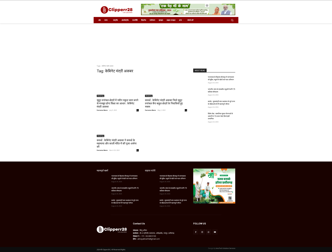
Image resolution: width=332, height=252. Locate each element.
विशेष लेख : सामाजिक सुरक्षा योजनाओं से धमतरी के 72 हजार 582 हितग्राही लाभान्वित (220, 116)
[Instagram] (202, 231)
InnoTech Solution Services (225, 248)
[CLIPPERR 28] (117, 10)
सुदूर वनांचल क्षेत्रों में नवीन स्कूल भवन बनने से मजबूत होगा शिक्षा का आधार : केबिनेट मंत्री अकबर (117, 103)
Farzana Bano (102, 110)
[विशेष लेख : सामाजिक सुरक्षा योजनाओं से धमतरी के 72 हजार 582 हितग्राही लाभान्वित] (199, 116)
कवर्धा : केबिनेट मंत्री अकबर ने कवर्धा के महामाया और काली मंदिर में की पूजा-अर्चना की (117, 143)
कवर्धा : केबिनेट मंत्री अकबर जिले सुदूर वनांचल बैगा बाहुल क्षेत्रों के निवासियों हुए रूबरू (164, 103)
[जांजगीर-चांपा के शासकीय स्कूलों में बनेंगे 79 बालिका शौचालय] (199, 92)
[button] (232, 20)
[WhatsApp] (208, 231)
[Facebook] (195, 231)
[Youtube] (214, 231)
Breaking (100, 96)
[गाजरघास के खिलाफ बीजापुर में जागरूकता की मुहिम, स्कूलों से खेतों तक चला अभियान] (199, 80)
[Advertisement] (166, 42)
